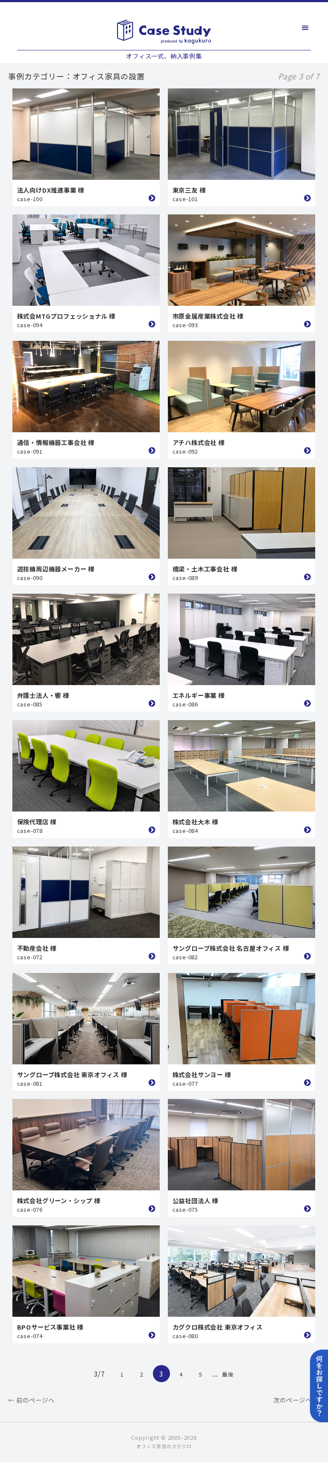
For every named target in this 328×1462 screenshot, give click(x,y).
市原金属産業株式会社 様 (208, 315)
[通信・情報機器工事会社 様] (86, 386)
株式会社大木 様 (195, 821)
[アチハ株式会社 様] (241, 386)
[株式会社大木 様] (241, 766)
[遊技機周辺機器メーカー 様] (86, 513)
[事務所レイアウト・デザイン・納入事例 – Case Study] (164, 32)
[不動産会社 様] (86, 892)
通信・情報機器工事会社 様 (55, 442)
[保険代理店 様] (86, 766)
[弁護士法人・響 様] (86, 639)
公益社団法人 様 (195, 1200)
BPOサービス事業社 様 (50, 1326)
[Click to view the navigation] (305, 27)
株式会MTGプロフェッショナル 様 (66, 315)
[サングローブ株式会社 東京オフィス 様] (86, 1018)
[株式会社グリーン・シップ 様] (86, 1144)
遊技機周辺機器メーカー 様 (55, 568)
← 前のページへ (31, 1399)
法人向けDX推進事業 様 (51, 189)
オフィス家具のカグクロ (164, 1446)
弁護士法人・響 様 (43, 695)
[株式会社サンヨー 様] (241, 1018)
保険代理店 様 (37, 821)
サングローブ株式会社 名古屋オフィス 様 (231, 947)
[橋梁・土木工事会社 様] (241, 513)
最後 (228, 1374)
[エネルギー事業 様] (241, 639)
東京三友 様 (189, 189)
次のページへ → (296, 1399)
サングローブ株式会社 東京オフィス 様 (72, 1074)
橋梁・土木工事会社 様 (205, 568)
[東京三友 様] (241, 134)
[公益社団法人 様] (241, 1144)
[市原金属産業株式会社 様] (241, 260)
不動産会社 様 (37, 947)
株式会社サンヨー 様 (202, 1074)
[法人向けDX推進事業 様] (86, 134)
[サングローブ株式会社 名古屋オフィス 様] (241, 892)
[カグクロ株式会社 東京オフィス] (241, 1271)
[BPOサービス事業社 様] (86, 1271)
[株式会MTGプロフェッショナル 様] (86, 260)
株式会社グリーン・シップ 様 (58, 1200)
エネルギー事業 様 (199, 695)
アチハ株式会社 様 (199, 442)
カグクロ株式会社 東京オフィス (218, 1326)
